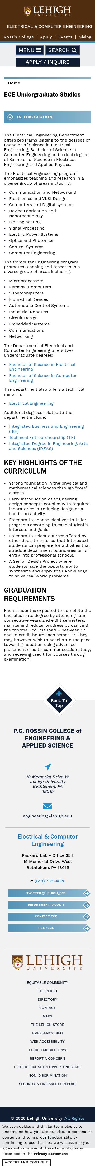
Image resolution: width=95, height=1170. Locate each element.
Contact (47, 1008)
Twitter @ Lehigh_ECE (46, 893)
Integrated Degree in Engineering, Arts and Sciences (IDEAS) (48, 446)
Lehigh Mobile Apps (47, 1050)
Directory (47, 999)
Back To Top (59, 703)
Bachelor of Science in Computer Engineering (43, 378)
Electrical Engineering (31, 403)
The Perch (47, 991)
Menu (27, 50)
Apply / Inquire (47, 62)
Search (60, 50)
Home (14, 82)
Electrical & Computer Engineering (49, 26)
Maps (47, 1016)
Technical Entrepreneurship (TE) (42, 437)
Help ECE (46, 928)
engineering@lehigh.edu (47, 815)
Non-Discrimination (47, 1075)
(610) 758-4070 (50, 881)
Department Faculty (46, 905)
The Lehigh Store (47, 1025)
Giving (85, 36)
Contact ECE (46, 916)
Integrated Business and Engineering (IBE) (46, 429)
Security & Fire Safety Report (47, 1084)
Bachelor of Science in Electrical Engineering (42, 367)
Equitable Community (47, 983)
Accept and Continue (26, 1162)
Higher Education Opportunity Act (47, 1067)
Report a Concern (47, 1058)
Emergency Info (47, 1033)
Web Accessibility (47, 1042)
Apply (46, 36)
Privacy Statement (51, 1153)
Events (65, 36)
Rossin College (19, 36)
